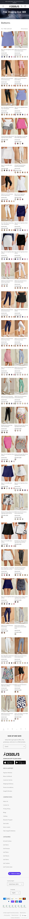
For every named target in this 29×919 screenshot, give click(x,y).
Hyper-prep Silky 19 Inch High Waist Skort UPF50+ (21, 714)
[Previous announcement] (3, 2)
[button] (3, 6)
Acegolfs (8, 912)
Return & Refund (7, 776)
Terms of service (15, 915)
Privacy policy (7, 915)
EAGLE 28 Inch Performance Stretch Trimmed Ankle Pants (7, 397)
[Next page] (25, 729)
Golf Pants (6, 852)
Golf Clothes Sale (7, 867)
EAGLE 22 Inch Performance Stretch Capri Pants (7, 194)
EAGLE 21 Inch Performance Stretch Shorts (21, 79)
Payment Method (7, 772)
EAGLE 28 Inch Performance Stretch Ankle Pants (21, 50)
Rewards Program (7, 820)
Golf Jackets (6, 863)
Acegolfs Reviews (7, 791)
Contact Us (6, 805)
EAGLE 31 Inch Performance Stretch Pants (7, 626)
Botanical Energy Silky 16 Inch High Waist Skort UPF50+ (21, 455)
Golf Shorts (6, 856)
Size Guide (6, 823)
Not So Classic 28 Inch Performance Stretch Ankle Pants (20, 627)
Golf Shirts (6, 859)
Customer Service (7, 780)
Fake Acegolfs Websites (9, 831)
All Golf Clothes (7, 841)
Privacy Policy (6, 808)
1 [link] (3, 729)
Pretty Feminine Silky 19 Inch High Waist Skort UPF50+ (21, 597)
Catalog (5, 816)
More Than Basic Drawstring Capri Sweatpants (7, 108)
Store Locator (6, 827)
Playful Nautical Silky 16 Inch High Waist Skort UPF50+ (7, 137)
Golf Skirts (6, 845)
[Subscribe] (24, 746)
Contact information (15, 917)
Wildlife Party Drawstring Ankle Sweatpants (6, 426)
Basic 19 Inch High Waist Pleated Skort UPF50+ (20, 194)
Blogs (4, 812)
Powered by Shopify (14, 912)
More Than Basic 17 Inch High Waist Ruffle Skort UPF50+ (21, 137)
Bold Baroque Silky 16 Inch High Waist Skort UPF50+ (20, 541)
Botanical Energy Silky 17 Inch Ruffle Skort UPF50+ (7, 685)
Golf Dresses (6, 848)
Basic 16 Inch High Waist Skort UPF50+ (21, 108)
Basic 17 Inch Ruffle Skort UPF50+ (6, 166)
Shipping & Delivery (8, 783)
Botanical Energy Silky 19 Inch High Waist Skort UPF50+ (21, 426)
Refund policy (23, 912)
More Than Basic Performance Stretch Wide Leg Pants (7, 656)
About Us (5, 801)
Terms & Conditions (8, 787)
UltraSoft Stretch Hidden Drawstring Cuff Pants (20, 166)
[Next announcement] (26, 2)
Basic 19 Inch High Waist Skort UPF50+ (7, 50)
